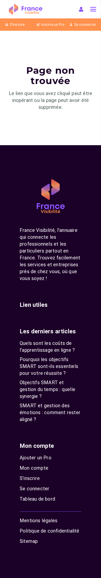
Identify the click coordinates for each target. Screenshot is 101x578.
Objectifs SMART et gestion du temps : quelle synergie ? (47, 389)
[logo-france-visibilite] (26, 9)
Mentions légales (38, 520)
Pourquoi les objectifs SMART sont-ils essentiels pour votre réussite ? (49, 366)
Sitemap (29, 541)
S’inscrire (30, 478)
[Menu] (93, 9)
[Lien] (82, 9)
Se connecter (34, 489)
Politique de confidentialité (49, 531)
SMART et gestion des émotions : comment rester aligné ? (50, 412)
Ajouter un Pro (35, 458)
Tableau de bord (37, 499)
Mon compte (34, 468)
